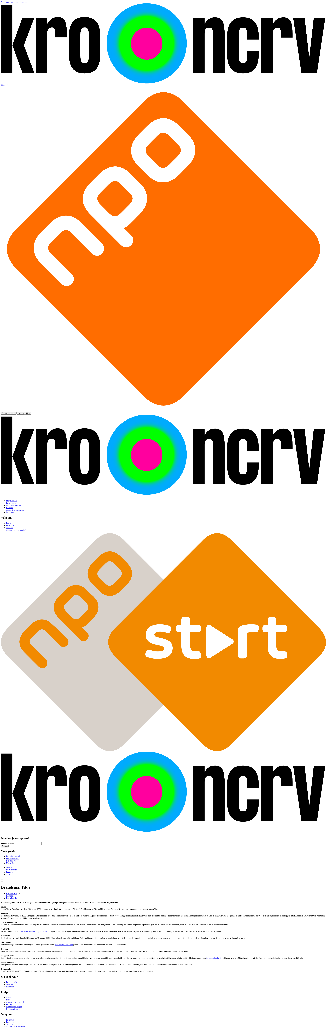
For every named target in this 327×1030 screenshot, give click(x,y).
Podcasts (9, 872)
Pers (8, 1000)
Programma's (11, 982)
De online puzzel (13, 856)
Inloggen (20, 413)
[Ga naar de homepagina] (163, 83)
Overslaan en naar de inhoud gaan (14, 2)
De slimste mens (12, 858)
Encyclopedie (11, 870)
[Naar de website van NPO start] (163, 411)
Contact (9, 997)
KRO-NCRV (11, 893)
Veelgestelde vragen (14, 1007)
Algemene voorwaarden (16, 1002)
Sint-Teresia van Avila (64, 945)
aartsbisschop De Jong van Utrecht (35, 931)
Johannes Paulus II (213, 958)
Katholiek (10, 896)
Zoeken (4, 843)
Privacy (9, 1004)
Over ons (10, 984)
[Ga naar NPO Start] (163, 750)
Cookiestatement (13, 1009)
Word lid (4, 85)
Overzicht (10, 867)
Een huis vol (11, 861)
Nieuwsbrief (11, 863)
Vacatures (10, 987)
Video (8, 874)
